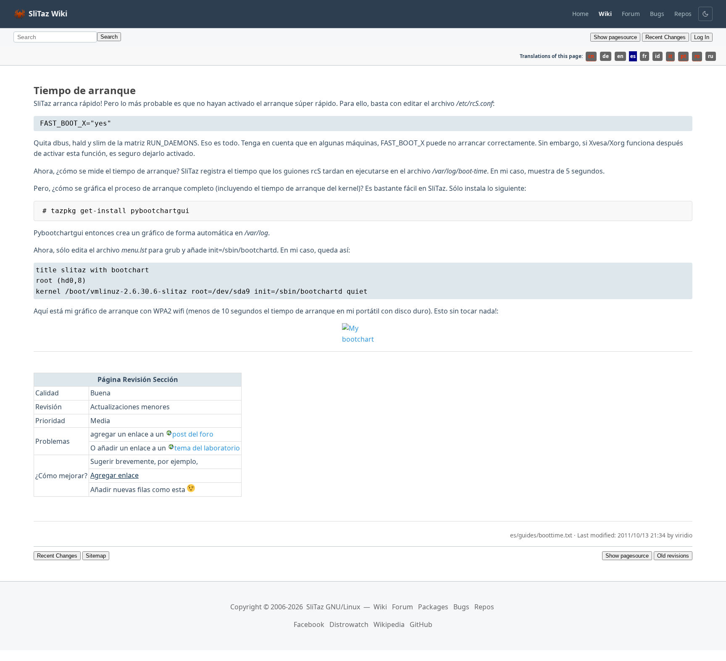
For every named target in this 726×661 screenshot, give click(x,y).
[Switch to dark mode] (705, 14)
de (605, 56)
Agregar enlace (114, 475)
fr (644, 56)
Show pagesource (615, 37)
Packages (433, 606)
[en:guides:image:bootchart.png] (363, 334)
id (657, 56)
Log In (701, 37)
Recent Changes (665, 37)
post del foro (192, 434)
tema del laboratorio (207, 448)
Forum (631, 14)
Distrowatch (348, 624)
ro (697, 56)
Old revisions (673, 556)
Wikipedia (389, 624)
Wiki (380, 606)
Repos (683, 14)
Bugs (657, 14)
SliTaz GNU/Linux (333, 606)
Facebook (309, 624)
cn (591, 56)
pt (683, 56)
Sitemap (96, 556)
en (620, 56)
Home (580, 14)
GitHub (421, 624)
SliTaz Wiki (48, 13)
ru (710, 56)
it (670, 56)
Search (109, 37)
